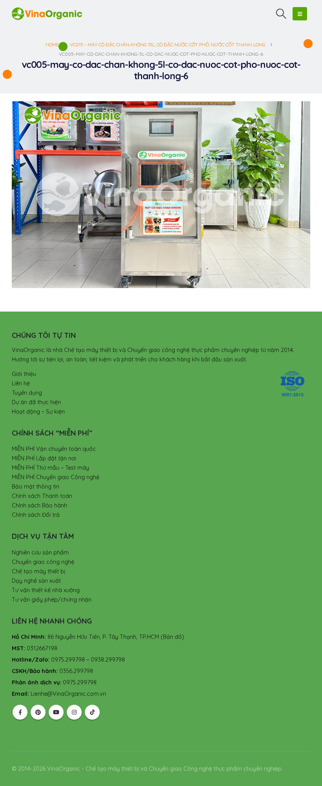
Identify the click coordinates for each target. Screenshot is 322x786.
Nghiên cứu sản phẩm (40, 552)
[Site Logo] (47, 13)
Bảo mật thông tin (35, 486)
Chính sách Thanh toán (42, 496)
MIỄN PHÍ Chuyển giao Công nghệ (55, 477)
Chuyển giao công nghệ (43, 561)
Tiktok (92, 712)
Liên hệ (21, 383)
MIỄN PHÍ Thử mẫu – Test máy (50, 467)
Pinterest (38, 712)
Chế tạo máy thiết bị (38, 571)
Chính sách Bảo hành (39, 505)
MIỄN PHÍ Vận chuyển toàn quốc (54, 448)
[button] (281, 14)
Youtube (56, 712)
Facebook (20, 712)
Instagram (74, 712)
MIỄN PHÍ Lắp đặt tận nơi (44, 458)
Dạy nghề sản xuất (36, 580)
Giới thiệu (24, 373)
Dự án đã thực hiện (36, 402)
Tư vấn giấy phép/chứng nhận (51, 599)
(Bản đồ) (172, 636)
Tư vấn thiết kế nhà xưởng (46, 590)
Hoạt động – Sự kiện (38, 411)
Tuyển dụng (27, 392)
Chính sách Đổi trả (36, 514)
